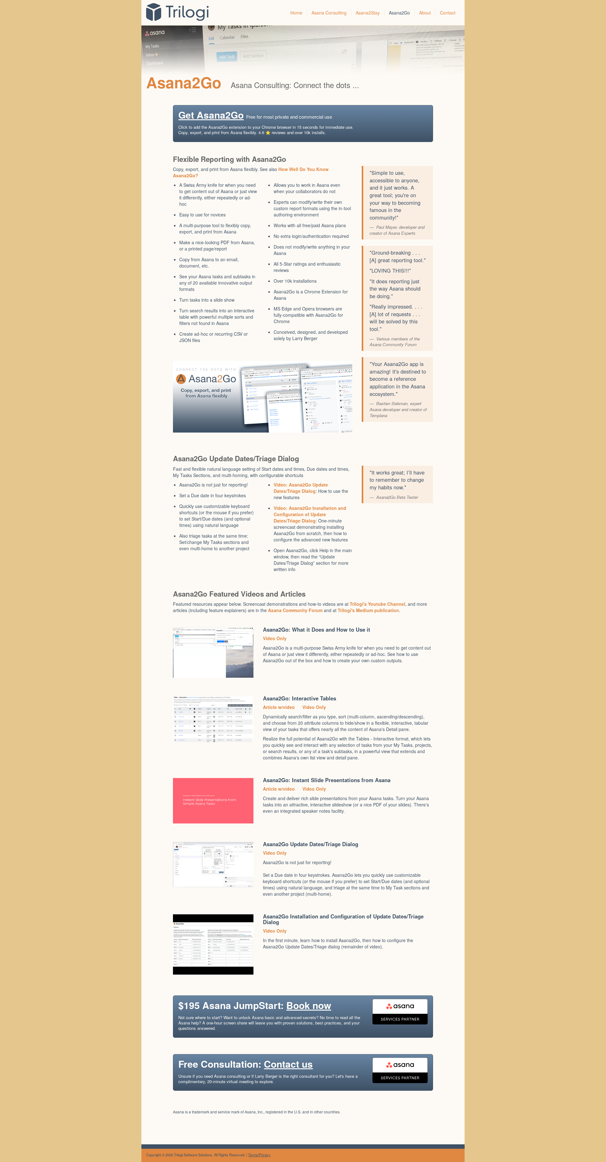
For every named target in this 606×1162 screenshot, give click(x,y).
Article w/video (279, 707)
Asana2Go (399, 12)
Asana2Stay (368, 12)
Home (296, 12)
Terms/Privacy (259, 1154)
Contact (447, 12)
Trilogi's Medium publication (368, 610)
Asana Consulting (329, 12)
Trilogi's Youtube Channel (377, 604)
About (425, 12)
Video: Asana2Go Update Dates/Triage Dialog (301, 487)
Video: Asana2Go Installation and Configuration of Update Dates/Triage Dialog (310, 514)
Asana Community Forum (295, 610)
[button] (303, 123)
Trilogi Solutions (181, 12)
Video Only (275, 638)
